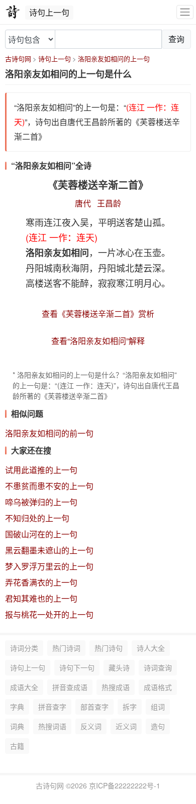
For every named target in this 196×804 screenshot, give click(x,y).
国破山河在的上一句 (41, 534)
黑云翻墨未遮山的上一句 (49, 550)
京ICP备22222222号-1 (124, 785)
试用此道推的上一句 (41, 470)
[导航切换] (184, 12)
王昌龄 (109, 203)
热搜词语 (52, 726)
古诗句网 (18, 58)
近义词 (126, 726)
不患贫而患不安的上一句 (49, 486)
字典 (17, 707)
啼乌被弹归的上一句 (41, 502)
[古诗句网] (13, 12)
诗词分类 (24, 648)
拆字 (130, 707)
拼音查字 (52, 707)
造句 (158, 726)
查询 (176, 39)
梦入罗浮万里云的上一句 (49, 566)
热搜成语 (116, 687)
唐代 (83, 203)
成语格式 (158, 687)
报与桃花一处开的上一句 (49, 614)
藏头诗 (119, 667)
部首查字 (94, 707)
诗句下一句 (76, 667)
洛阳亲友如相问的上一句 (114, 58)
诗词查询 (158, 667)
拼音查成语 (69, 687)
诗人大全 (151, 648)
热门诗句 (108, 648)
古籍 (17, 746)
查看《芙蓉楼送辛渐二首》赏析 (98, 313)
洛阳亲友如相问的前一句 (49, 433)
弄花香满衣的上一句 (41, 582)
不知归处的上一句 (37, 518)
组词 (158, 707)
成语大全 (24, 687)
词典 (17, 726)
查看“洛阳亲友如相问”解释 (98, 341)
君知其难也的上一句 (41, 598)
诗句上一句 (54, 58)
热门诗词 (66, 648)
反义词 (91, 726)
